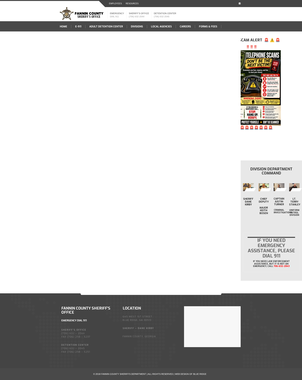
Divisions (137, 26)
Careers (185, 26)
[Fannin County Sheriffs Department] (82, 13)
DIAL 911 (114, 16)
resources (132, 3)
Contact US (68, 36)
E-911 (78, 26)
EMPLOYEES (115, 3)
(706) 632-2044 (136, 16)
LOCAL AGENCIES (161, 26)
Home (63, 26)
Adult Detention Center (106, 26)
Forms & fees (208, 26)
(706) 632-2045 (161, 16)
